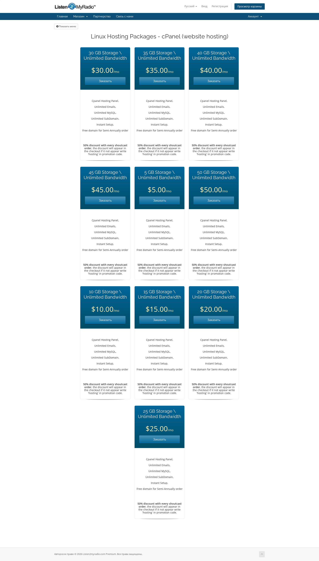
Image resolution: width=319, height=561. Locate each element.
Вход (204, 6)
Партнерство (102, 16)
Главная (62, 16)
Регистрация (220, 6)
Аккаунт (254, 16)
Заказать (105, 81)
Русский (189, 6)
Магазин (79, 16)
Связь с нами (124, 16)
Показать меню (67, 26)
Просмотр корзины (249, 6)
